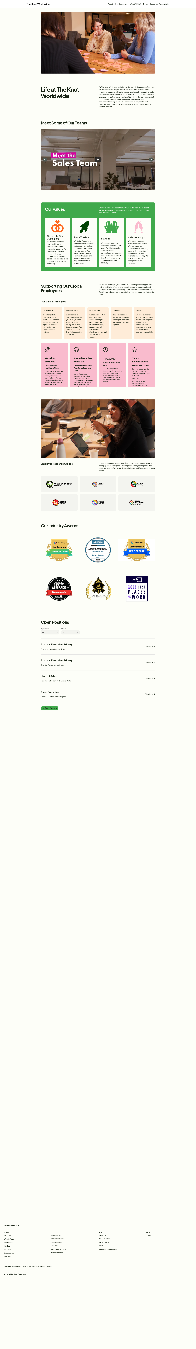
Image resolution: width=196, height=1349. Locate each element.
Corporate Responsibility (159, 4)
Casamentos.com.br (58, 1249)
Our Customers (121, 4)
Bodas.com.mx (9, 1253)
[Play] (98, 159)
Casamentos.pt (57, 1253)
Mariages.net (56, 1235)
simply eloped (56, 1242)
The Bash (54, 1246)
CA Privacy (48, 1266)
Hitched (7, 1246)
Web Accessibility (37, 1266)
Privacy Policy (16, 1266)
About (110, 4)
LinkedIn (149, 1235)
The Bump (8, 1256)
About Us (102, 1235)
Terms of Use (26, 1266)
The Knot (7, 1235)
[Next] (151, 159)
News (145, 4)
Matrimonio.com (57, 1239)
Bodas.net (8, 1249)
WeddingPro (8, 1242)
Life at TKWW (135, 4)
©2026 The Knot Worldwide (15, 1274)
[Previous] (45, 159)
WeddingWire (9, 1239)
